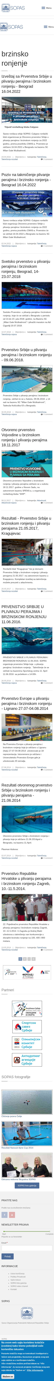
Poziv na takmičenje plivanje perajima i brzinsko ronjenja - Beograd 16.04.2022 (26, 179)
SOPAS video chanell (19, 1286)
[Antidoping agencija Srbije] (27, 1060)
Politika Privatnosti (18, 1277)
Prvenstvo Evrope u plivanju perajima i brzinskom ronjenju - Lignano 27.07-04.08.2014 (27, 703)
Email (5, 1243)
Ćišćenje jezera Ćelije (12, 1116)
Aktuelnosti (41, 501)
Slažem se (8, 1376)
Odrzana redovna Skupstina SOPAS (19, 1179)
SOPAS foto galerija (27, 1185)
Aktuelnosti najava (9, 503)
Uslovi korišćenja (17, 1274)
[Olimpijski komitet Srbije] (27, 1043)
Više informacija (35, 1370)
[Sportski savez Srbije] (27, 1026)
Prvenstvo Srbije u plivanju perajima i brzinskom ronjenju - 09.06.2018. (27, 354)
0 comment (48, 159)
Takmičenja (41, 157)
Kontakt (13, 1289)
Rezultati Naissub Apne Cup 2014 (17, 1148)
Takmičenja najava (9, 246)
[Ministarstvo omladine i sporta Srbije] (27, 1008)
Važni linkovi (15, 1280)
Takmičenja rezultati (10, 159)
